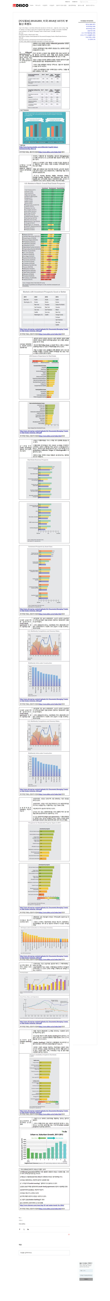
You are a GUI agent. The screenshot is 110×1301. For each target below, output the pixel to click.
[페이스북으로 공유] (19, 1229)
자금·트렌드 (22, 1223)
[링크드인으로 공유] (28, 1229)
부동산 (20, 1220)
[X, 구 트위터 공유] (24, 1229)
